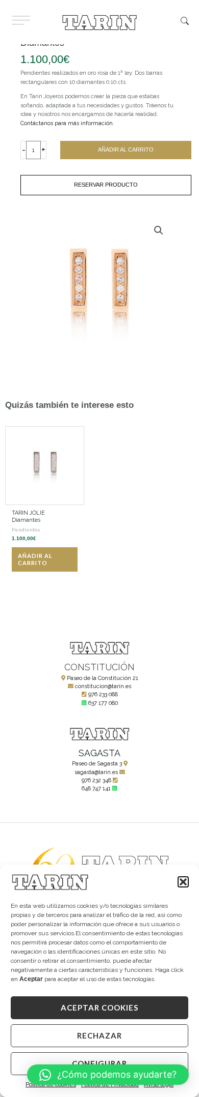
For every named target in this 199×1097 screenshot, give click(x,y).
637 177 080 (103, 703)
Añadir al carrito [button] (35, 559)
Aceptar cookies (99, 1007)
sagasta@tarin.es (96, 772)
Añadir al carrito (126, 149)
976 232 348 (96, 780)
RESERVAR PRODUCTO (106, 185)
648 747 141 (96, 788)
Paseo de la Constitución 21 (102, 678)
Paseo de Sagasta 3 (97, 763)
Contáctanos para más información (66, 123)
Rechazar (99, 1035)
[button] (183, 882)
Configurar (99, 1063)
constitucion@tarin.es (103, 686)
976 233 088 (103, 694)
